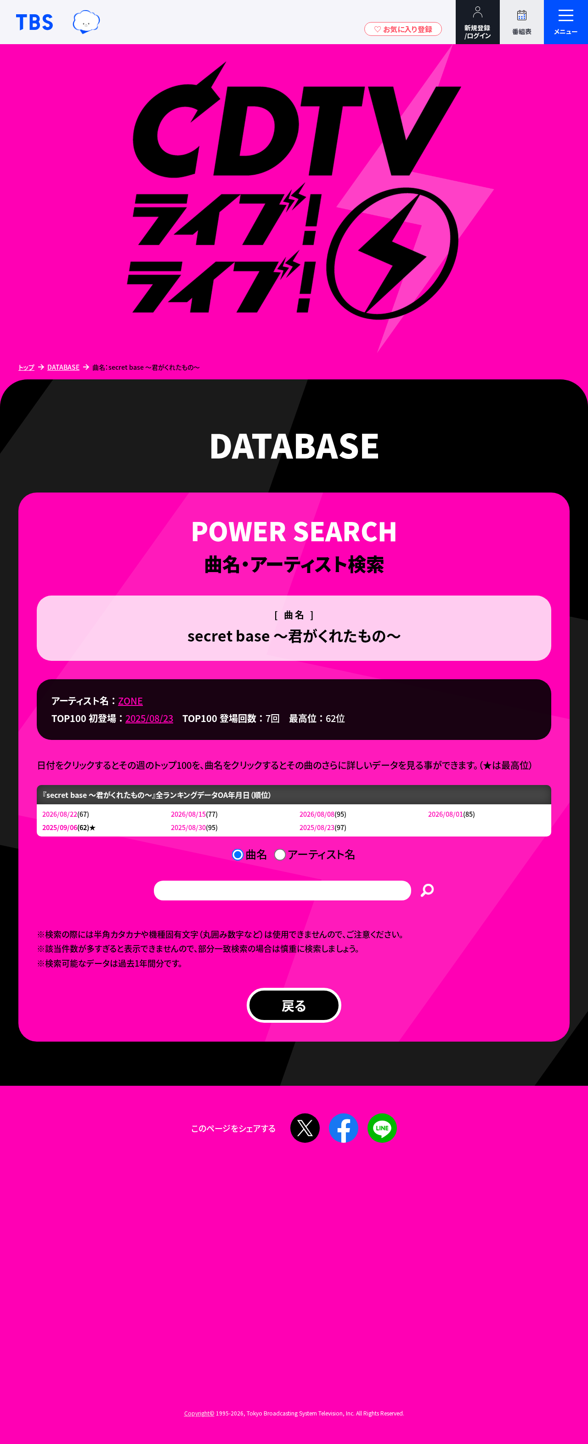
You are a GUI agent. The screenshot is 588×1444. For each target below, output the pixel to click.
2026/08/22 (59, 814)
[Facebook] (343, 1128)
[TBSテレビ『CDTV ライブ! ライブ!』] (294, 199)
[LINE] (382, 1128)
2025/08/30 (188, 827)
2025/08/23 (149, 718)
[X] (305, 1128)
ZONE (130, 700)
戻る (294, 1005)
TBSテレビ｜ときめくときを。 (34, 22)
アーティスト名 (322, 854)
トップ (26, 367)
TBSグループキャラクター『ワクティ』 (86, 22)
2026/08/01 (445, 814)
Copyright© (199, 1413)
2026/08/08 (317, 814)
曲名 (256, 854)
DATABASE (63, 367)
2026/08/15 (188, 814)
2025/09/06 (59, 827)
